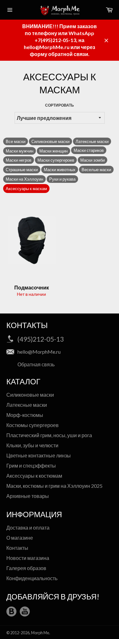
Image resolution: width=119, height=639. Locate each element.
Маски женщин (53, 150)
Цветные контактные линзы (38, 455)
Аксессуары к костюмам (34, 476)
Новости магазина (27, 558)
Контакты (17, 548)
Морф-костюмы (24, 415)
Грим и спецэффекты (31, 465)
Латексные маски (92, 141)
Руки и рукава (62, 179)
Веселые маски (96, 169)
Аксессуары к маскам (26, 188)
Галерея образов (26, 568)
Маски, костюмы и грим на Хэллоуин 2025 (54, 486)
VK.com (11, 611)
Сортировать (59, 105)
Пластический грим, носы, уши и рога (49, 435)
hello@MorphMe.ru (39, 352)
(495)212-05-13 (40, 339)
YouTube (25, 611)
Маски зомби (92, 160)
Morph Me (40, 632)
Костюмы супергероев (32, 425)
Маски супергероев (55, 160)
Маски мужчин (19, 150)
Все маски (15, 141)
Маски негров (18, 160)
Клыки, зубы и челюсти (32, 445)
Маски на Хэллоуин (24, 179)
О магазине (19, 538)
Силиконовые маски (50, 141)
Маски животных (60, 169)
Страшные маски (22, 169)
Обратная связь (36, 364)
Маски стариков (89, 150)
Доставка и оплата (28, 527)
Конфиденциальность (31, 578)
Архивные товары (27, 496)
